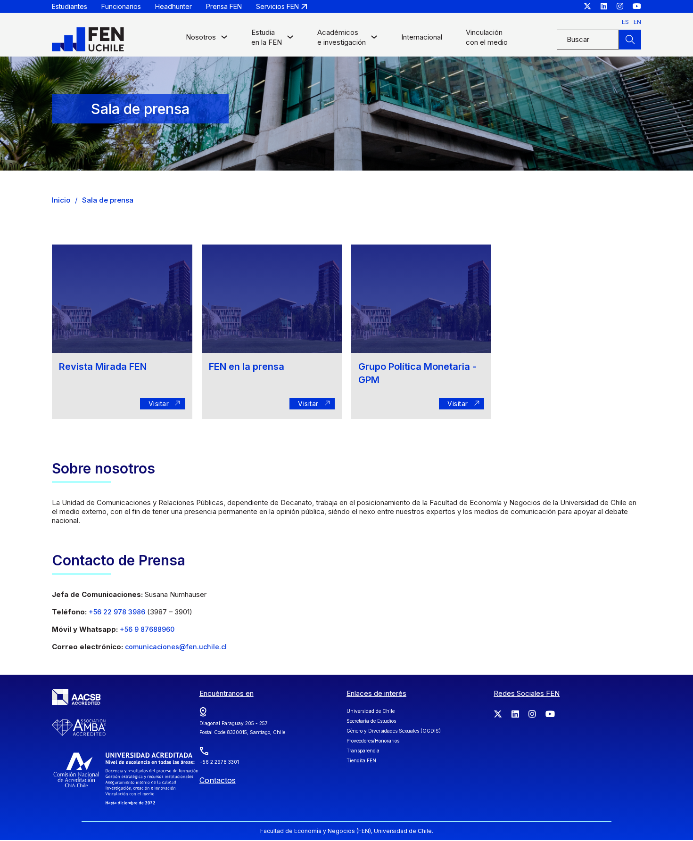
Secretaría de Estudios (371, 721)
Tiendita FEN (361, 760)
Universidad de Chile (370, 711)
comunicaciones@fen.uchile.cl (176, 647)
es (625, 21)
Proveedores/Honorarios (372, 740)
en (637, 21)
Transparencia (363, 750)
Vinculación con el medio (487, 37)
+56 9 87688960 (147, 629)
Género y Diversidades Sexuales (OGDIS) (393, 731)
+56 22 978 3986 (118, 612)
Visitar (154, 404)
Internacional (421, 37)
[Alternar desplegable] (224, 39)
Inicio (61, 200)
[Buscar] (630, 39)
